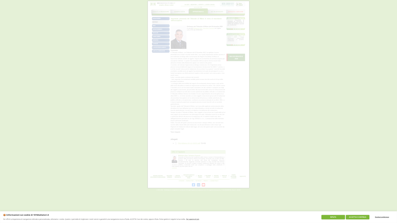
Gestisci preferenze (382, 217)
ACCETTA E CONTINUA (357, 217)
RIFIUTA (333, 217)
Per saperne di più (192, 219)
